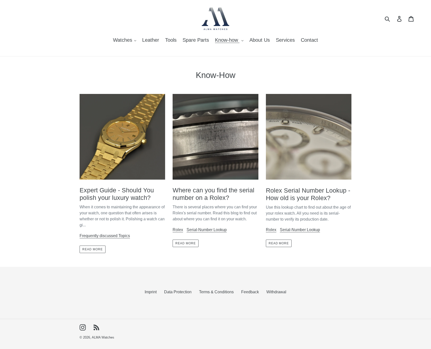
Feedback (250, 292)
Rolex (178, 230)
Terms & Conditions (216, 292)
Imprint (151, 292)
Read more (92, 249)
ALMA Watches (103, 337)
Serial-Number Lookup (207, 230)
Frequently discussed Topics (105, 236)
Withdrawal (276, 292)
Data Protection (178, 292)
